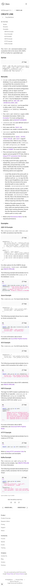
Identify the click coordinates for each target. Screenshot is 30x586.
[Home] (5, 4)
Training (3, 547)
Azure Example (8, 34)
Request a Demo (5, 521)
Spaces (3, 541)
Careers (3, 562)
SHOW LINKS (17, 100)
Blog (2, 559)
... (13, 10)
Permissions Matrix (16, 216)
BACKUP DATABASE (20, 120)
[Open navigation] (26, 4)
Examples (5, 29)
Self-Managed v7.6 (6, 10)
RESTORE (23, 136)
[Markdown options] (2, 17)
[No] (15, 502)
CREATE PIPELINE (7, 138)
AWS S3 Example (8, 31)
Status (3, 530)
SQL (3, 281)
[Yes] (11, 502)
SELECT (18, 138)
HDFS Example (8, 39)
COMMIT (11, 149)
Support (3, 527)
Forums (3, 538)
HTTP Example (8, 41)
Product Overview (5, 518)
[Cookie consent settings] (2, 584)
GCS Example (8, 36)
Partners (3, 565)
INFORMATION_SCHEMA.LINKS (10, 102)
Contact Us (4, 556)
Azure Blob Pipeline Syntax (19, 338)
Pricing (3, 524)
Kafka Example (8, 43)
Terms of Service (20, 573)
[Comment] (19, 502)
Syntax (5, 24)
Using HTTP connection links (12, 156)
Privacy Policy (10, 573)
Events (3, 544)
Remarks (5, 26)
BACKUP (17, 136)
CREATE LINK (18, 127)
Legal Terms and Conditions (15, 583)
